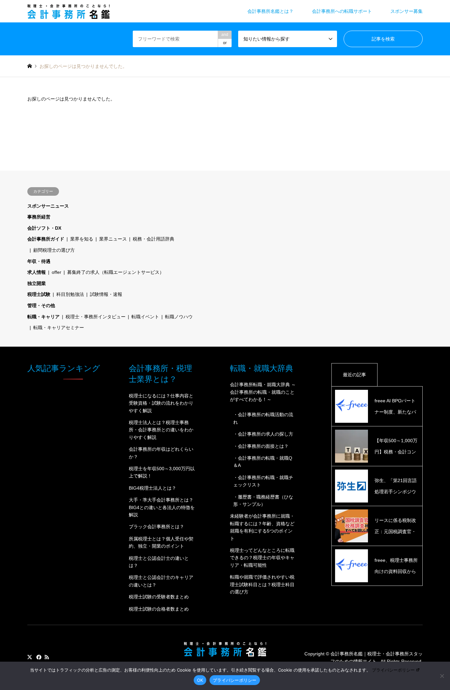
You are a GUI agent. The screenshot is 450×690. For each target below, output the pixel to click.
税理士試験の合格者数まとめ (159, 609)
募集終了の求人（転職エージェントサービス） (115, 272)
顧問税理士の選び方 (54, 250)
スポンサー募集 (406, 11)
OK (200, 680)
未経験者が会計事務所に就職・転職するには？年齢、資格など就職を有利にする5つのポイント (262, 527)
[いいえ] (441, 676)
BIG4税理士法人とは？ (152, 488)
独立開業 (36, 283)
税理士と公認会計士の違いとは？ (159, 562)
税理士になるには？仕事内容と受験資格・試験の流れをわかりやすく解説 (161, 403)
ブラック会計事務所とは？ (156, 526)
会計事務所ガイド (45, 239)
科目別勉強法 (70, 294)
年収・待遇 (38, 261)
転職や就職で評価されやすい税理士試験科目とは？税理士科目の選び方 (262, 584)
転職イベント (145, 316)
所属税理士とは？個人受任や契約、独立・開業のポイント (161, 542)
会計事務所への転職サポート (342, 11)
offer (56, 272)
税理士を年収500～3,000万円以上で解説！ (162, 472)
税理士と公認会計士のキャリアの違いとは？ (161, 581)
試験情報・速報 (106, 294)
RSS (46, 657)
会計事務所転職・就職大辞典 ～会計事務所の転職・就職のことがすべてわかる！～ (263, 392)
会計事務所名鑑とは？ (270, 11)
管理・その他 (41, 305)
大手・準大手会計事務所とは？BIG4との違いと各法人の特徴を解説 (162, 507)
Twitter (29, 657)
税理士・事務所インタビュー (96, 316)
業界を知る (81, 239)
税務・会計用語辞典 (153, 239)
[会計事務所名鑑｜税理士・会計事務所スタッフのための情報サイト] (68, 11)
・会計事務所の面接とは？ (261, 446)
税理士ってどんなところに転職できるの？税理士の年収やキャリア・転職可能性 (262, 558)
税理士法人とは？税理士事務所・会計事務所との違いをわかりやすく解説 (161, 430)
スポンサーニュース (48, 206)
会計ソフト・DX (44, 228)
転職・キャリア (43, 316)
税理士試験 (38, 294)
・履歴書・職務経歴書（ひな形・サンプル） (263, 500)
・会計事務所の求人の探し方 (263, 434)
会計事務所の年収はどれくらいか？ (161, 452)
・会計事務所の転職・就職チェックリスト (263, 481)
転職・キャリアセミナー (58, 327)
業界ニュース (113, 239)
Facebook (38, 657)
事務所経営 (38, 216)
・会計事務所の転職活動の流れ (263, 418)
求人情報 (36, 272)
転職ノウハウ (179, 316)
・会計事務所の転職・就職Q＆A (262, 461)
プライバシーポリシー (393, 670)
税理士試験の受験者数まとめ (159, 596)
